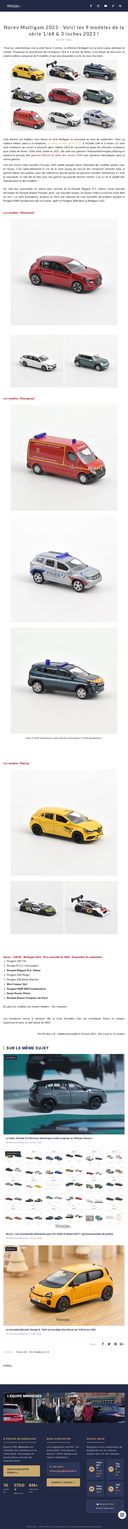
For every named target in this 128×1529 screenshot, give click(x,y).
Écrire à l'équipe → (63, 1482)
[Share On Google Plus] (121, 1344)
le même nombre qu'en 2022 (64, 143)
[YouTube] (106, 6)
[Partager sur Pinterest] (115, 1344)
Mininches (32, 1527)
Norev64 (21, 1352)
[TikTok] (113, 6)
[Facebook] (91, 6)
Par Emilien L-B (39, 1352)
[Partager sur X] (109, 1344)
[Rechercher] (120, 6)
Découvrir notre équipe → (18, 1471)
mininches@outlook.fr (63, 1471)
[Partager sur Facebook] (102, 1344)
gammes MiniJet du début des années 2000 (56, 155)
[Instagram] (98, 6)
